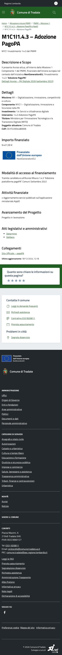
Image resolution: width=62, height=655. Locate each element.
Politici (5, 414)
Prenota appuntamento (13, 563)
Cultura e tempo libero (13, 453)
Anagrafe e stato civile (13, 439)
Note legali (7, 591)
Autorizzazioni (9, 444)
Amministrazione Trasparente (16, 577)
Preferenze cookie (10, 627)
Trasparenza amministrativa (15, 476)
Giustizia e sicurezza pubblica (16, 462)
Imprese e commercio (12, 467)
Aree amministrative (12, 409)
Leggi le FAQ (8, 559)
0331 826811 (12, 545)
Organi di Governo (10, 400)
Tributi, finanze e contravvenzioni (18, 481)
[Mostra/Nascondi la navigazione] (3, 12)
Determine (11, 233)
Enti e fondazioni (10, 404)
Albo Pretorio (8, 582)
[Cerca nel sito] (54, 12)
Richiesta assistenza (12, 572)
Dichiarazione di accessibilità (16, 596)
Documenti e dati (10, 418)
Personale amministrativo (14, 423)
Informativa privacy (11, 586)
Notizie (5, 506)
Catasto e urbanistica (12, 448)
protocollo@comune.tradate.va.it (24, 549)
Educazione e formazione (14, 457)
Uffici (4, 395)
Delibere (10, 237)
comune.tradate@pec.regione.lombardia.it (27, 552)
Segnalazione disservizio (14, 568)
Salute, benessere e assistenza (17, 471)
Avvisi (5, 501)
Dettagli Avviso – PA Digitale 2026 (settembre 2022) (27, 81)
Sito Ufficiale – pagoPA (13, 253)
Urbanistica (7, 485)
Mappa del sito (27, 627)
